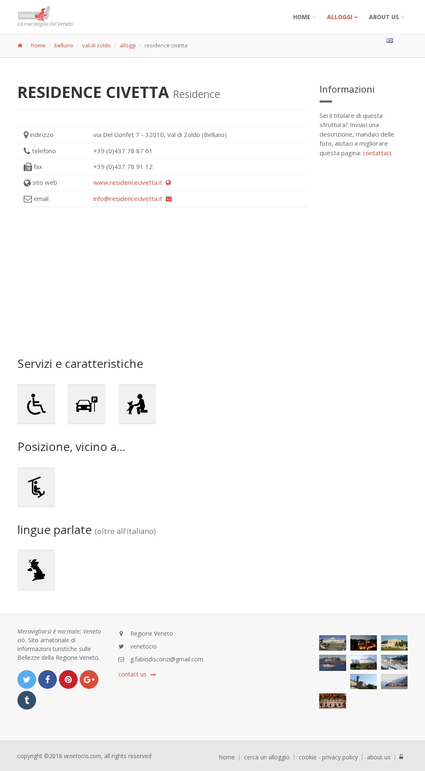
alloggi (339, 17)
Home (301, 17)
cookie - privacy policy (328, 757)
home (38, 45)
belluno (63, 45)
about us (379, 757)
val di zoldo (96, 45)
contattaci (377, 153)
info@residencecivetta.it (129, 198)
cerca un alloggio (267, 757)
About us (384, 17)
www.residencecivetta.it (129, 182)
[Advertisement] (162, 282)
